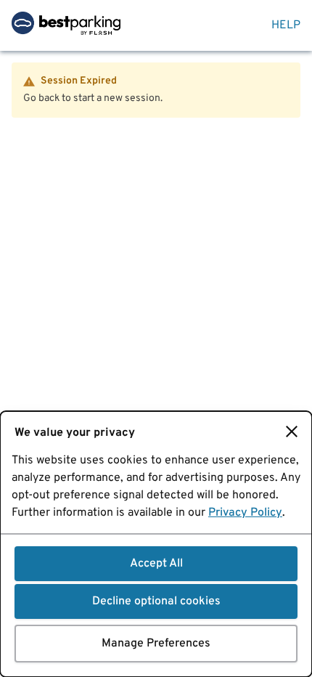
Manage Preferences (156, 643)
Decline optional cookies (156, 601)
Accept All (156, 563)
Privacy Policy (245, 513)
